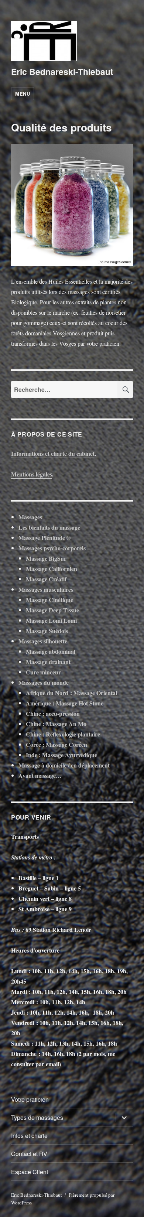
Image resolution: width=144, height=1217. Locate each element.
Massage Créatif (46, 579)
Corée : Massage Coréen (56, 744)
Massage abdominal (50, 651)
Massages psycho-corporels (52, 548)
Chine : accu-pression (53, 713)
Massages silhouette (42, 641)
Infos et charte (29, 1135)
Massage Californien (51, 568)
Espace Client (29, 1172)
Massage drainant (48, 661)
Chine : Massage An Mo (56, 723)
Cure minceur (43, 672)
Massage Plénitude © (44, 537)
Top (135, 1206)
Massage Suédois (47, 630)
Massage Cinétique (49, 599)
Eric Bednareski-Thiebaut (62, 71)
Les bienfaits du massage (49, 527)
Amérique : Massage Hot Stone (64, 703)
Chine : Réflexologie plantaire (63, 734)
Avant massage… (40, 775)
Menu (22, 93)
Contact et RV (29, 1153)
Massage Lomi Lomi (51, 620)
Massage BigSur (46, 558)
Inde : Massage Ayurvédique (61, 755)
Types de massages (37, 1117)
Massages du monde (43, 682)
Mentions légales (31, 474)
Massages (30, 517)
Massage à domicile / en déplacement (64, 765)
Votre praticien (30, 1099)
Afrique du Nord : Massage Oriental (71, 692)
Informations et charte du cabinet (53, 453)
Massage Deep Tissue (52, 610)
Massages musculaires (45, 589)
